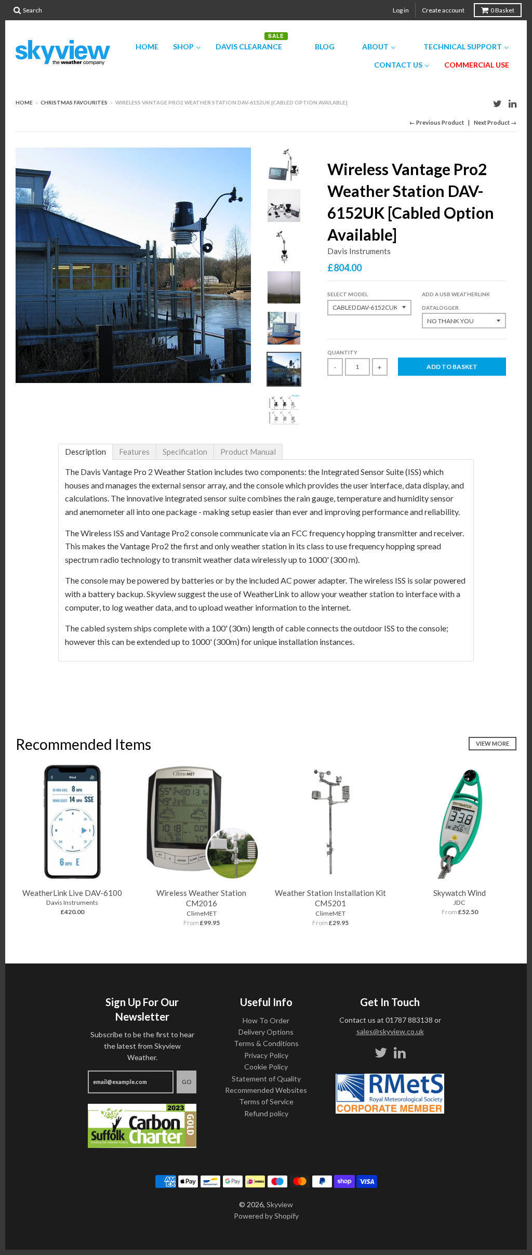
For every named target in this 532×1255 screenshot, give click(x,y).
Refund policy (266, 1113)
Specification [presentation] (185, 451)
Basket (502, 10)
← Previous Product (436, 122)
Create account (443, 10)
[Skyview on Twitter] (497, 103)
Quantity (342, 352)
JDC (460, 902)
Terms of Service (266, 1101)
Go (186, 1081)
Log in (401, 10)
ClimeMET (202, 913)
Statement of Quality (266, 1078)
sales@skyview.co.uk (390, 1031)
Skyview (280, 1204)
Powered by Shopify (266, 1215)
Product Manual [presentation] (248, 451)
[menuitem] (140, 46)
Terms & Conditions (266, 1043)
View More (492, 743)
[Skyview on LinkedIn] (512, 103)
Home (24, 102)
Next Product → (495, 122)
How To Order (266, 1020)
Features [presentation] (134, 451)
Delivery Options (266, 1031)
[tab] (85, 452)
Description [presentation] (85, 451)
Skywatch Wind (459, 892)
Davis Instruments (359, 251)
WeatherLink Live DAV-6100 (72, 892)
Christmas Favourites (74, 102)
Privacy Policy (266, 1055)
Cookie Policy (266, 1066)
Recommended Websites (266, 1090)
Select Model (347, 294)
